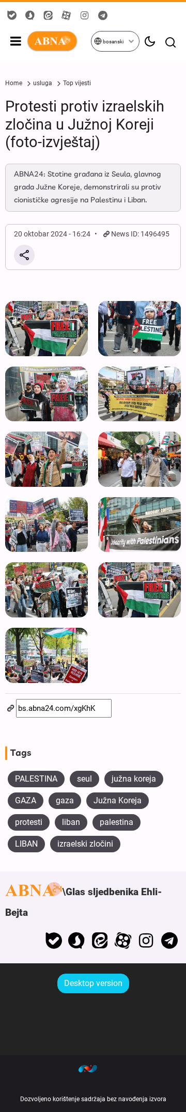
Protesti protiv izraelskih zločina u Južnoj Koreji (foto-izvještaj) (84, 124)
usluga (42, 83)
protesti (28, 822)
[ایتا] (100, 940)
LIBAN (26, 844)
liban (71, 822)
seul (84, 779)
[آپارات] (123, 940)
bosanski (112, 41)
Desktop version (93, 983)
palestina (116, 822)
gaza (65, 800)
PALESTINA (36, 779)
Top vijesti (77, 83)
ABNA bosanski (58, 41)
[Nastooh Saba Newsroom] (93, 1068)
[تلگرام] (169, 940)
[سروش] (76, 940)
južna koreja (134, 779)
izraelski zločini (85, 844)
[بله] (53, 940)
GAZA (25, 800)
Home (13, 83)
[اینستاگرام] (146, 940)
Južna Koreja (118, 800)
